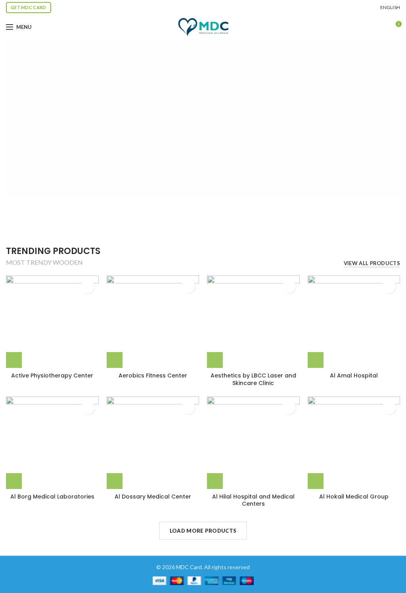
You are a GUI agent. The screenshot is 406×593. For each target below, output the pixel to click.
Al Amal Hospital (354, 375)
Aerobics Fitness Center (153, 375)
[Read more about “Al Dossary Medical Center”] (115, 481)
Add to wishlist (88, 286)
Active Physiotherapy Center (52, 375)
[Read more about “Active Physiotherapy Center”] (14, 360)
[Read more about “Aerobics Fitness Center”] (115, 360)
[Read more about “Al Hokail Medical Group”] (316, 481)
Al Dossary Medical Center (153, 496)
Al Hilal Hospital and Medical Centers (253, 500)
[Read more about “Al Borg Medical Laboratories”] (14, 481)
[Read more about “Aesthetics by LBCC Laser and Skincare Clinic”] (215, 360)
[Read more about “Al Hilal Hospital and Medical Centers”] (215, 481)
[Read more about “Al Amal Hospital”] (316, 360)
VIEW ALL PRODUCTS (372, 263)
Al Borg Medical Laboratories (52, 496)
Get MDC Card (28, 7)
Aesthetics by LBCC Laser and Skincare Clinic (253, 379)
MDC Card (189, 567)
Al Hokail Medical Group (354, 496)
